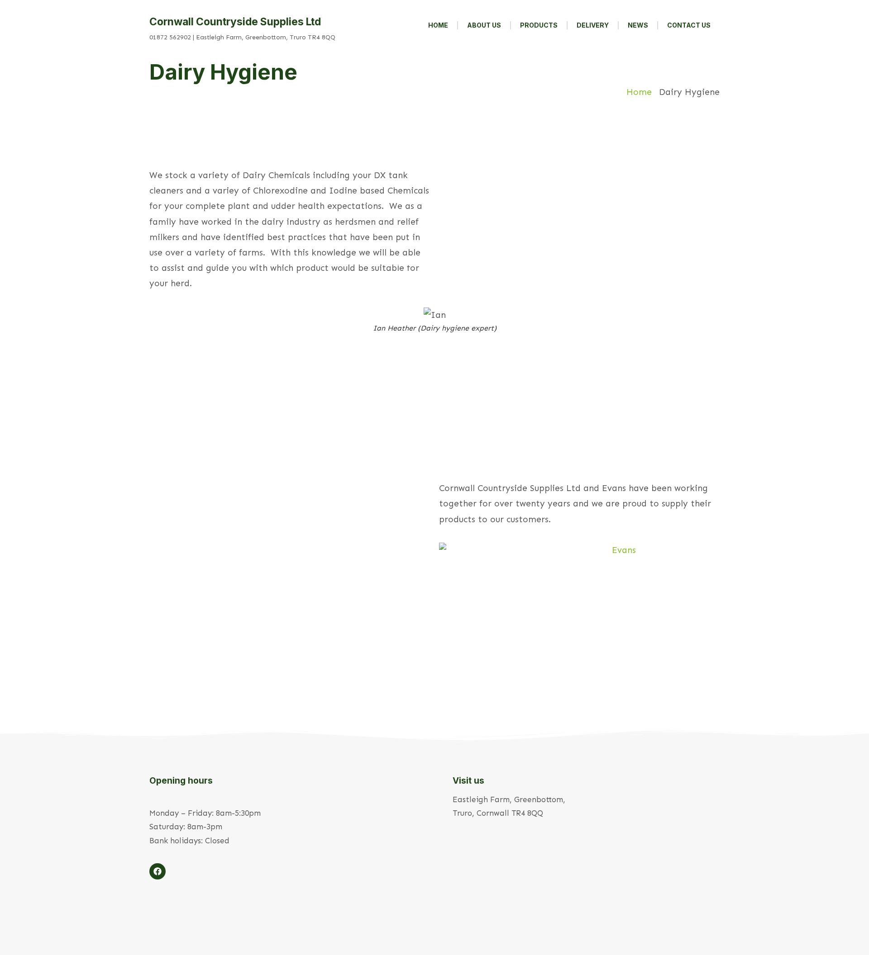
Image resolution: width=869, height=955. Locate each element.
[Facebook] (157, 871)
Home (438, 25)
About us (484, 25)
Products (539, 25)
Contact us (689, 25)
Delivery (593, 25)
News (638, 25)
